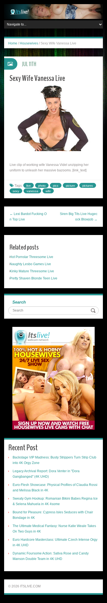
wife (48, 191)
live (28, 185)
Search (19, 302)
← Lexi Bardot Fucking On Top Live (28, 216)
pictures (87, 185)
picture (70, 185)
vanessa (32, 191)
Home (12, 43)
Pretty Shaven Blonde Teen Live (33, 278)
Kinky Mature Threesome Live (32, 271)
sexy (16, 191)
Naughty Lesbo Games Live (30, 264)
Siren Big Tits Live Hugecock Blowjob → (78, 216)
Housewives (29, 43)
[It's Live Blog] (53, 11)
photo (42, 185)
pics (55, 185)
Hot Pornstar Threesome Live (31, 257)
